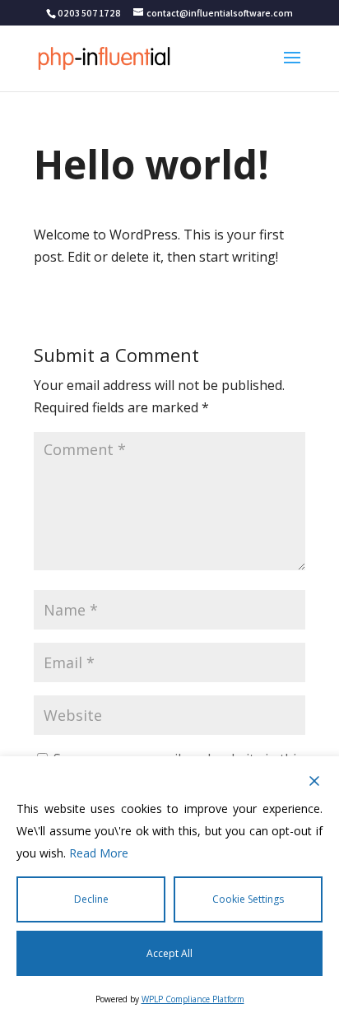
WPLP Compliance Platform (193, 999)
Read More (98, 853)
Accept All (169, 953)
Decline (91, 899)
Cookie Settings (248, 899)
